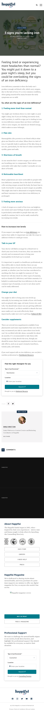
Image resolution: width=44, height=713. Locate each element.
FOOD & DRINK (21, 28)
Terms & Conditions (19, 709)
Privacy (11, 709)
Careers (22, 554)
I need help (22, 559)
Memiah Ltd (30, 705)
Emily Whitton (17, 36)
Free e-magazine (22, 622)
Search (21, 387)
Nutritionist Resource (22, 391)
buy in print (22, 616)
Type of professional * (12, 369)
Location (8, 377)
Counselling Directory (25, 676)
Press (22, 565)
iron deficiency (31, 232)
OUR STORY (22, 549)
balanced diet (36, 314)
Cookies (32, 709)
